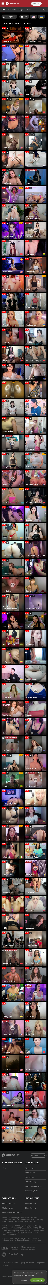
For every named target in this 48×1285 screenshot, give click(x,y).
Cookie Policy (29, 1275)
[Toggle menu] (3, 3)
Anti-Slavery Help (31, 1191)
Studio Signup (7, 1208)
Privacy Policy (30, 1168)
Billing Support (30, 1208)
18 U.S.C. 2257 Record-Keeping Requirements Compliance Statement (23, 1264)
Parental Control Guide (33, 1186)
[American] (33, 17)
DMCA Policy (30, 1177)
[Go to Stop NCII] (16, 1254)
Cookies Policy (30, 1182)
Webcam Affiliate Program (12, 1212)
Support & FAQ (30, 1203)
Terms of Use (30, 1173)
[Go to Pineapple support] (4, 1254)
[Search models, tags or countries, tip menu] (44, 9)
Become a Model (8, 1203)
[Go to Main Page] (15, 3)
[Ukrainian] (41, 17)
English (36, 1155)
